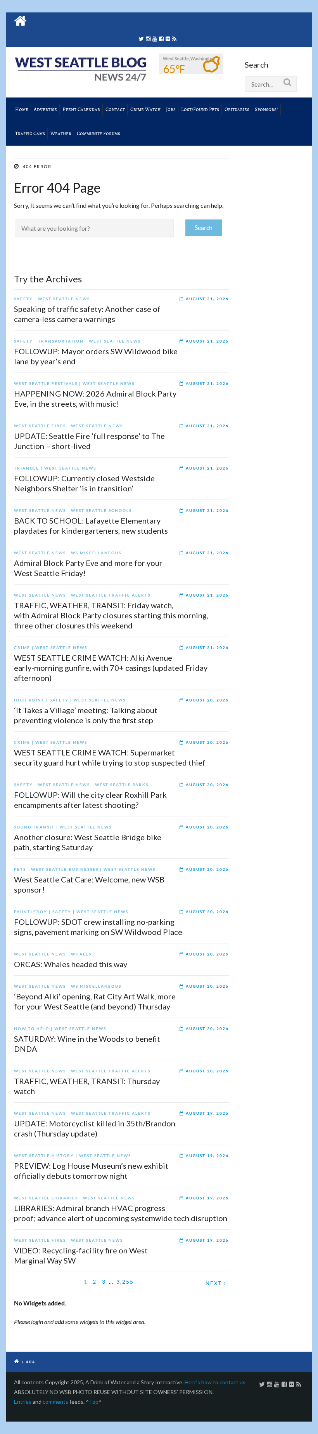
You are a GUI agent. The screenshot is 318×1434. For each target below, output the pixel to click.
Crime (22, 648)
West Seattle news (64, 299)
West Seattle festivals (46, 383)
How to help (31, 1029)
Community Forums (98, 134)
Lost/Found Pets (200, 109)
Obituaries (237, 109)
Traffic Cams (30, 134)
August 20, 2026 (207, 700)
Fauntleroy (30, 912)
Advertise (45, 109)
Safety (23, 299)
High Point (29, 700)
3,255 (125, 1282)
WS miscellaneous (96, 553)
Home (21, 109)
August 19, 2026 (207, 1113)
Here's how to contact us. (216, 1382)
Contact (115, 109)
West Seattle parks (122, 785)
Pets (20, 869)
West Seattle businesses (65, 869)
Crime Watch (145, 109)
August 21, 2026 (207, 299)
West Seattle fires (40, 426)
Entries (22, 1401)
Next (215, 1283)
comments (55, 1401)
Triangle (26, 468)
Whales (81, 954)
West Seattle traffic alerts (110, 595)
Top (94, 1401)
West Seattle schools (101, 510)
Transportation (61, 341)
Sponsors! (266, 109)
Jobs (171, 109)
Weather (60, 134)
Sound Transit (34, 827)
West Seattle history (44, 1156)
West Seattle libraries (46, 1198)
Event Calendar (81, 109)
